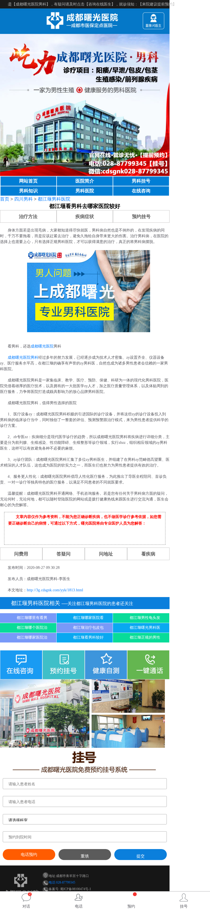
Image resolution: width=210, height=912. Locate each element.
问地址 (106, 554)
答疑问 (64, 554)
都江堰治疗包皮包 (88, 628)
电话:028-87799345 (62, 882)
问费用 (21, 554)
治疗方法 (28, 216)
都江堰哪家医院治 (32, 637)
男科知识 (28, 190)
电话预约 (29, 854)
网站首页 (28, 181)
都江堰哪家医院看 (88, 618)
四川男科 (23, 199)
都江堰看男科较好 (88, 637)
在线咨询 (141, 190)
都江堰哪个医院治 (32, 628)
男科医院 (84, 190)
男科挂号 (141, 181)
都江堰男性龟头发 (145, 618)
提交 (140, 856)
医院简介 (84, 181)
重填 (85, 856)
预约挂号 (141, 216)
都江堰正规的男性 (145, 637)
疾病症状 (84, 216)
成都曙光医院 (42, 346)
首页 (4, 199)
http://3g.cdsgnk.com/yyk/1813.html (55, 590)
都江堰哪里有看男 (32, 618)
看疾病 (148, 554)
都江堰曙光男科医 (145, 628)
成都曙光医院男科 (23, 357)
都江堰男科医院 (54, 199)
